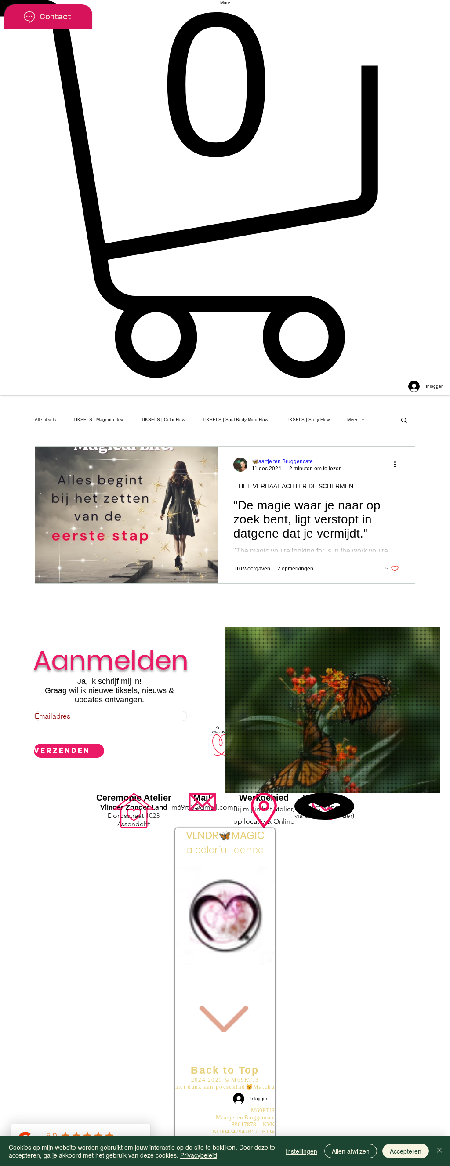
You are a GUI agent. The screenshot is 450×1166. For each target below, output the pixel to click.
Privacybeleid (198, 1155)
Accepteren (405, 1151)
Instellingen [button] (301, 1151)
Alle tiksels (45, 419)
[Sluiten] (439, 1151)
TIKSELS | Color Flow (163, 419)
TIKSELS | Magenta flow (98, 419)
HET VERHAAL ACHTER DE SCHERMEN (296, 486)
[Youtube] (225, 1112)
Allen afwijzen (351, 1151)
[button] (225, 189)
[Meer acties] (397, 464)
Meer (352, 419)
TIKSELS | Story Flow (308, 419)
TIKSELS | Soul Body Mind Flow (235, 419)
